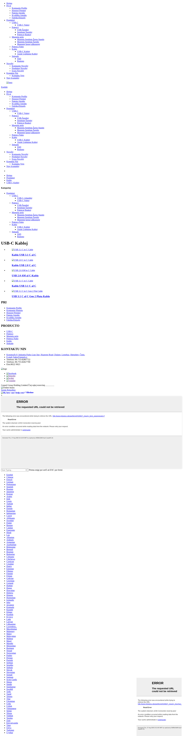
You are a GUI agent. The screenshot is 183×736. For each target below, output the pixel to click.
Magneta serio (18, 37)
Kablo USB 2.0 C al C (24, 265)
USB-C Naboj (23, 25)
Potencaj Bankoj (24, 34)
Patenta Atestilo (18, 13)
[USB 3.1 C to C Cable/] (22, 249)
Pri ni (8, 6)
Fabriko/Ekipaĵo (18, 18)
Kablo (14, 49)
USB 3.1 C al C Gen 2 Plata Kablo (31, 296)
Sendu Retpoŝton (8, 390)
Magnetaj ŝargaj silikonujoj (28, 44)
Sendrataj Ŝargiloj (24, 32)
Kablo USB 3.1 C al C (24, 254)
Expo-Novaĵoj (18, 71)
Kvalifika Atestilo (19, 15)
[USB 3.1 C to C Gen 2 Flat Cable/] (27, 291)
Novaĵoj (9, 63)
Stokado (15, 56)
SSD (19, 59)
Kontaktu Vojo (18, 75)
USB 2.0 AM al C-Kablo (25, 275)
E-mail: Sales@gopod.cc (16, 357)
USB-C (15, 22)
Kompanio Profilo (19, 8)
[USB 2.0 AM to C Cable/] (23, 270)
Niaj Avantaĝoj (12, 78)
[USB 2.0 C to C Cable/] (22, 260)
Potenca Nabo (18, 47)
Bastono (20, 61)
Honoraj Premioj (19, 10)
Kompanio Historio (14, 310)
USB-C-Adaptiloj (24, 198)
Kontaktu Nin (12, 73)
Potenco (15, 27)
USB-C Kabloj (23, 51)
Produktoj (10, 20)
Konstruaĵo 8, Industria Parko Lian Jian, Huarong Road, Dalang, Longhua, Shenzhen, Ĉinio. (45, 355)
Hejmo (9, 3)
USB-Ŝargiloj (23, 30)
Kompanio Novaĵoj (20, 66)
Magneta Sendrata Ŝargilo (28, 42)
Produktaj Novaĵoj (19, 68)
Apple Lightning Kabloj (27, 54)
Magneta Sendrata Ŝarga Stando (30, 39)
